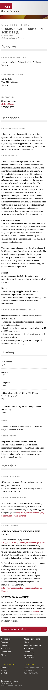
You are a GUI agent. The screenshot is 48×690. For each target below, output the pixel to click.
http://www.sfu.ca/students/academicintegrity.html (23, 542)
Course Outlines (10, 11)
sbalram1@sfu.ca (8, 104)
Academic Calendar (33, 645)
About (3, 655)
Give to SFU (29, 652)
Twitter (4, 671)
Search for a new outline (15, 629)
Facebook (5, 668)
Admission (5, 639)
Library (27, 642)
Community (6, 652)
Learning (5, 645)
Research (5, 649)
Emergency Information (29, 656)
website (36, 611)
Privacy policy (6, 683)
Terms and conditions (9, 681)
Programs (5, 642)
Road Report (29, 649)
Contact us (29, 664)
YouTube (4, 673)
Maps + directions (32, 639)
